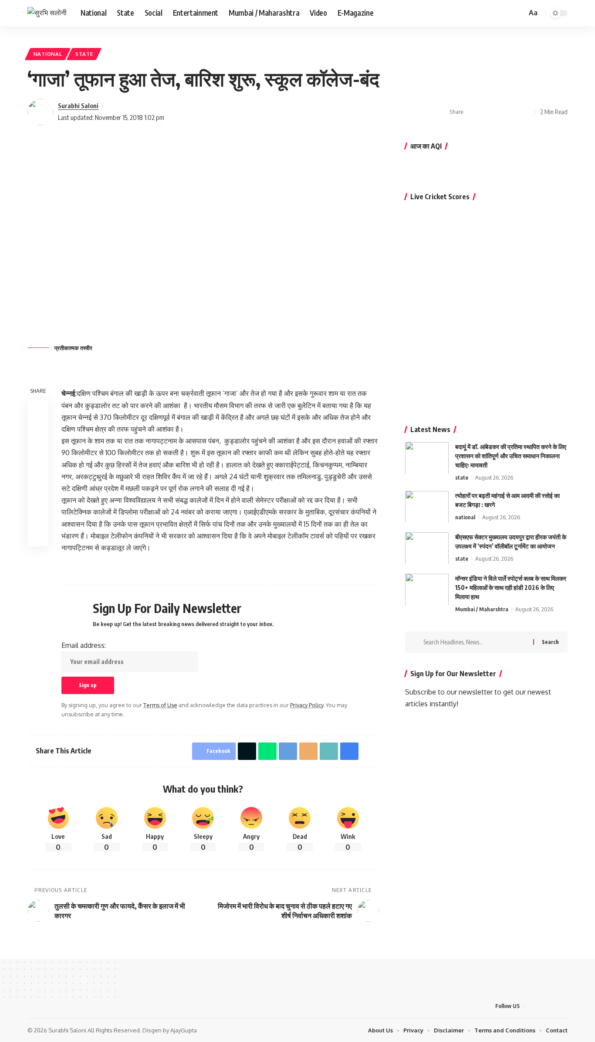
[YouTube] (496, 13)
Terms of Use (160, 704)
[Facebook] (477, 13)
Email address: (83, 645)
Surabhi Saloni (78, 105)
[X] (487, 13)
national (48, 54)
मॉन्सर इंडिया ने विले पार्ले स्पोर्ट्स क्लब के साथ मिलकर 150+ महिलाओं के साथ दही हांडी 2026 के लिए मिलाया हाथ (510, 587)
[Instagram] (506, 13)
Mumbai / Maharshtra (481, 608)
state (84, 54)
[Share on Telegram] (37, 473)
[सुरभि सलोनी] (47, 13)
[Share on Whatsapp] (37, 452)
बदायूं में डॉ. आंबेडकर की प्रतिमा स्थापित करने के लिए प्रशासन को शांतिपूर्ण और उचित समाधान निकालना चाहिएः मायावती (510, 455)
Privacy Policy (306, 704)
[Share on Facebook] (473, 112)
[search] (518, 13)
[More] (527, 112)
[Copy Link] (500, 112)
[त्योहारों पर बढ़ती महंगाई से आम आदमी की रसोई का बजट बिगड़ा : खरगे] (427, 506)
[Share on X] (486, 112)
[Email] (308, 751)
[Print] (513, 112)
